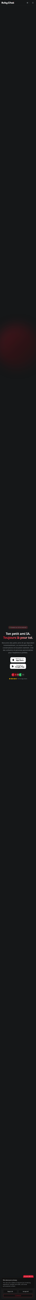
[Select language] (28, 3)
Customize (18, 1295)
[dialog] (18, 1288)
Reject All (10, 1291)
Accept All (26, 1291)
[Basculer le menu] (33, 3)
